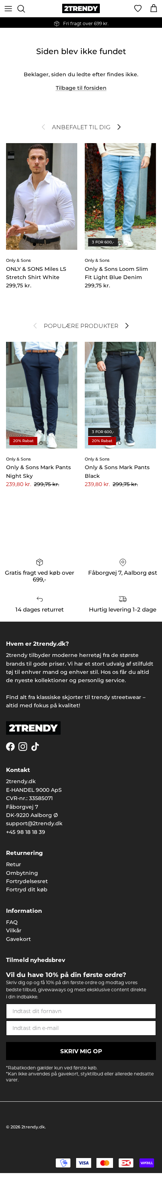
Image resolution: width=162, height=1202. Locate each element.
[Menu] (8, 8)
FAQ (12, 922)
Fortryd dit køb (26, 889)
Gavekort (18, 939)
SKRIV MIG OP (81, 1051)
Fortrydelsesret (27, 881)
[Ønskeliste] (137, 9)
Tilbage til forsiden (81, 88)
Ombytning (22, 873)
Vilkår (13, 930)
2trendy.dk (33, 1127)
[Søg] (25, 8)
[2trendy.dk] (81, 8)
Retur (13, 864)
